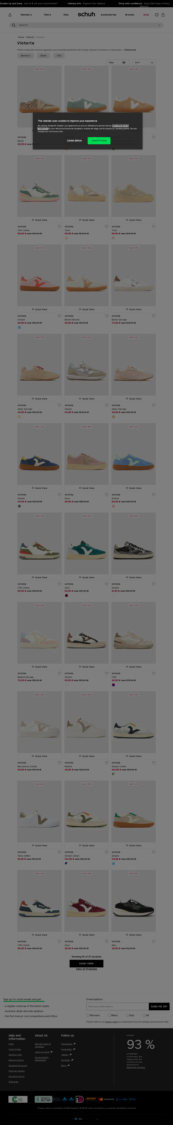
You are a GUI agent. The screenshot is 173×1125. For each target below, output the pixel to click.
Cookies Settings (74, 140)
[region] (88, 130)
